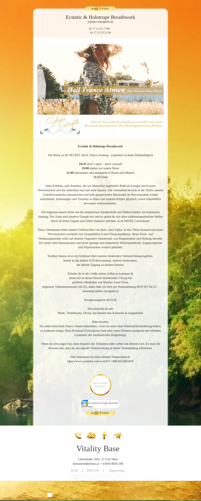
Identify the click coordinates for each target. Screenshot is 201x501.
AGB (74, 470)
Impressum (117, 470)
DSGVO (93, 470)
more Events (100, 8)
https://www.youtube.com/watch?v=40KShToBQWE (100, 361)
